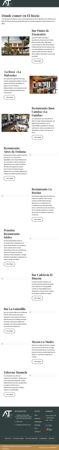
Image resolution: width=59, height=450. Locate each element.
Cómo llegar (37, 61)
